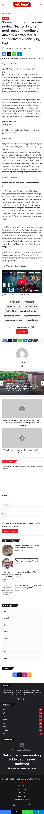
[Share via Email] (30, 340)
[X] (9, 340)
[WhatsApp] (19, 340)
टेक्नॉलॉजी (5, 730)
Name (4, 496)
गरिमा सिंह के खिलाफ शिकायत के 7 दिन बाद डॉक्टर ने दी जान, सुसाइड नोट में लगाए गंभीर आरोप (22, 388)
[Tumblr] (14, 340)
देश (4, 709)
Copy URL (22, 332)
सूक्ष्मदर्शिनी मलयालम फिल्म (14, 320)
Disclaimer (22, 793)
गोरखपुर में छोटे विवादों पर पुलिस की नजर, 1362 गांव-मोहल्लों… (27, 547)
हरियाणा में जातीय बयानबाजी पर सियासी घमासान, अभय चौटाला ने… (27, 560)
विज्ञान (4, 733)
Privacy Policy (22, 796)
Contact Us (22, 789)
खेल (4, 723)
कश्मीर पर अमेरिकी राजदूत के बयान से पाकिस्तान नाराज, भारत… (28, 586)
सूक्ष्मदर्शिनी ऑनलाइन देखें (28, 311)
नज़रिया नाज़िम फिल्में (13, 306)
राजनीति (5, 720)
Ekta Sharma (9, 48)
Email (4, 505)
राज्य (4, 716)
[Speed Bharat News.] (22, 4)
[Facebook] (4, 340)
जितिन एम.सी (30, 302)
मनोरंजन (11, 13)
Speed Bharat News (22, 799)
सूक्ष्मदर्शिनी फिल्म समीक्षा (32, 316)
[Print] (35, 340)
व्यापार (4, 727)
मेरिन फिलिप (12, 311)
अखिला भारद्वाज (15, 302)
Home (6, 13)
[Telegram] (24, 340)
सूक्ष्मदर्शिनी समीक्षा (33, 320)
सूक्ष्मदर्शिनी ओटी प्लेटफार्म (12, 316)
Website (4, 514)
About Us (22, 786)
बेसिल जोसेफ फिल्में (31, 306)
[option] (22, 383)
